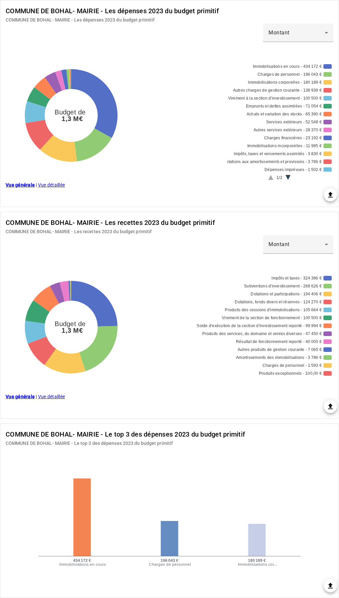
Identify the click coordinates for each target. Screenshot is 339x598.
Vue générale (20, 185)
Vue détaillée (51, 185)
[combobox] (298, 33)
